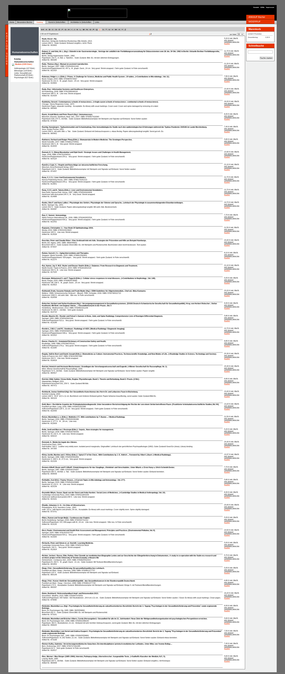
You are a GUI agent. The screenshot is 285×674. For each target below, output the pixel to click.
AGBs (262, 7)
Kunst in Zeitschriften (57, 22)
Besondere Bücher (24, 22)
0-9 (42, 30)
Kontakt (256, 7)
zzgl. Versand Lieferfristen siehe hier (231, 41)
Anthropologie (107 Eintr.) (24, 68)
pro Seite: (233, 34)
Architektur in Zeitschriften (81, 22)
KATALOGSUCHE (7, 48)
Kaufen (227, 44)
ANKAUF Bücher (256, 17)
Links (97, 22)
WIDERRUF (254, 21)
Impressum (270, 7)
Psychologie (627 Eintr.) (23, 78)
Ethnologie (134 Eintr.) (23, 71)
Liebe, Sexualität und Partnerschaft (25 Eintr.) (23, 74)
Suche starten (266, 58)
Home (12, 22)
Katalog (40, 22)
